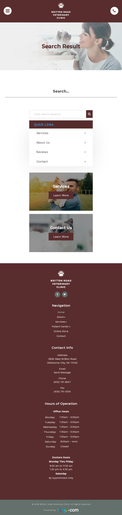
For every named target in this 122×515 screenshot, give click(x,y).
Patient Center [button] (60, 326)
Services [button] (60, 321)
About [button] (60, 317)
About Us (43, 142)
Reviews (42, 152)
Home (61, 312)
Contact (42, 161)
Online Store (61, 331)
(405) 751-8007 (62, 382)
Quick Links (44, 124)
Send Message (62, 372)
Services (42, 133)
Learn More (61, 195)
